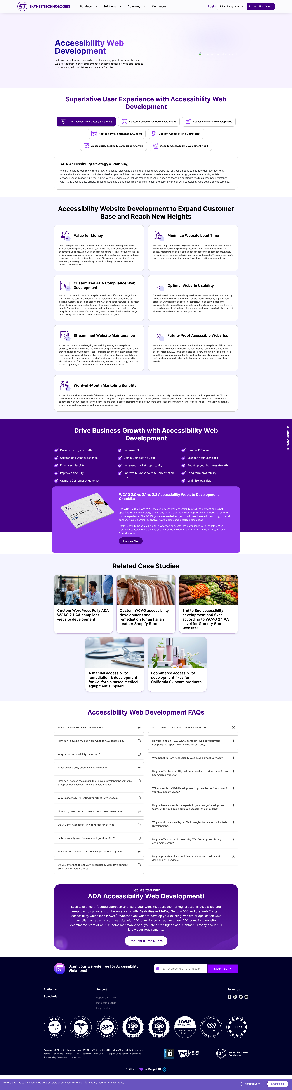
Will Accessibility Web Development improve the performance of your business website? (189, 790)
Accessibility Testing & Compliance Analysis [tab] (117, 145)
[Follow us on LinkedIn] (241, 997)
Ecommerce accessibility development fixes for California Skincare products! (177, 677)
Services (86, 6)
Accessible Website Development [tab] (212, 121)
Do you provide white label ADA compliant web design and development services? (186, 858)
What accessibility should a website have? (82, 767)
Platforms (50, 989)
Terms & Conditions (53, 1053)
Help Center (103, 1008)
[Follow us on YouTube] (246, 997)
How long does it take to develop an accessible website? (90, 811)
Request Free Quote (260, 6)
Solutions (109, 6)
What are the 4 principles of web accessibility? (179, 727)
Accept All (277, 1084)
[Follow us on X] (235, 997)
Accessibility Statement (55, 1057)
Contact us (159, 6)
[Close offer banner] (288, 427)
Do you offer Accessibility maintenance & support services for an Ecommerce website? (190, 773)
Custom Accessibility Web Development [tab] (152, 121)
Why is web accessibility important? (79, 754)
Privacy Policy (72, 1053)
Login (212, 7)
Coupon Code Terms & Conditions (124, 1053)
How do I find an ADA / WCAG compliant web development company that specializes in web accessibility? (186, 742)
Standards (50, 996)
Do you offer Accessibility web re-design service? (86, 824)
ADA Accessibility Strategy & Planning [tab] (90, 121)
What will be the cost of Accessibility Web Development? (91, 851)
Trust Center (99, 1053)
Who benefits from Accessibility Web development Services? (187, 757)
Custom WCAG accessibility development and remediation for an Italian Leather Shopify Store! (144, 617)
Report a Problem (106, 997)
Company (134, 6)
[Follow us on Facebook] (229, 997)
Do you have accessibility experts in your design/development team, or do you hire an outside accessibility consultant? (188, 807)
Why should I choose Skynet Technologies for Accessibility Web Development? (189, 824)
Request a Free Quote (146, 941)
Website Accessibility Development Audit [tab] (184, 145)
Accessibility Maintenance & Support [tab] (120, 133)
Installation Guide (106, 1002)
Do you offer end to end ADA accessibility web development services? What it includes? (93, 866)
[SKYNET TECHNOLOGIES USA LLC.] (43, 6)
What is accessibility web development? (81, 727)
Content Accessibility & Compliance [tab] (180, 133)
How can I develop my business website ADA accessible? (91, 740)
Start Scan (222, 968)
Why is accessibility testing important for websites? (88, 797)
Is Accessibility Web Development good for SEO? (86, 838)
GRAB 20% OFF (288, 441)
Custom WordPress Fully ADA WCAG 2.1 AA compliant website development (83, 615)
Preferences (252, 1084)
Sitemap (73, 1057)
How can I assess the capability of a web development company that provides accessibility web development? (95, 782)
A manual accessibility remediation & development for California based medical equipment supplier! (113, 679)
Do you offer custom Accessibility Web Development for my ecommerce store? (187, 841)
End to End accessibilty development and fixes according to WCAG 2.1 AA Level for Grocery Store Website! (205, 619)
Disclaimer (86, 1053)
